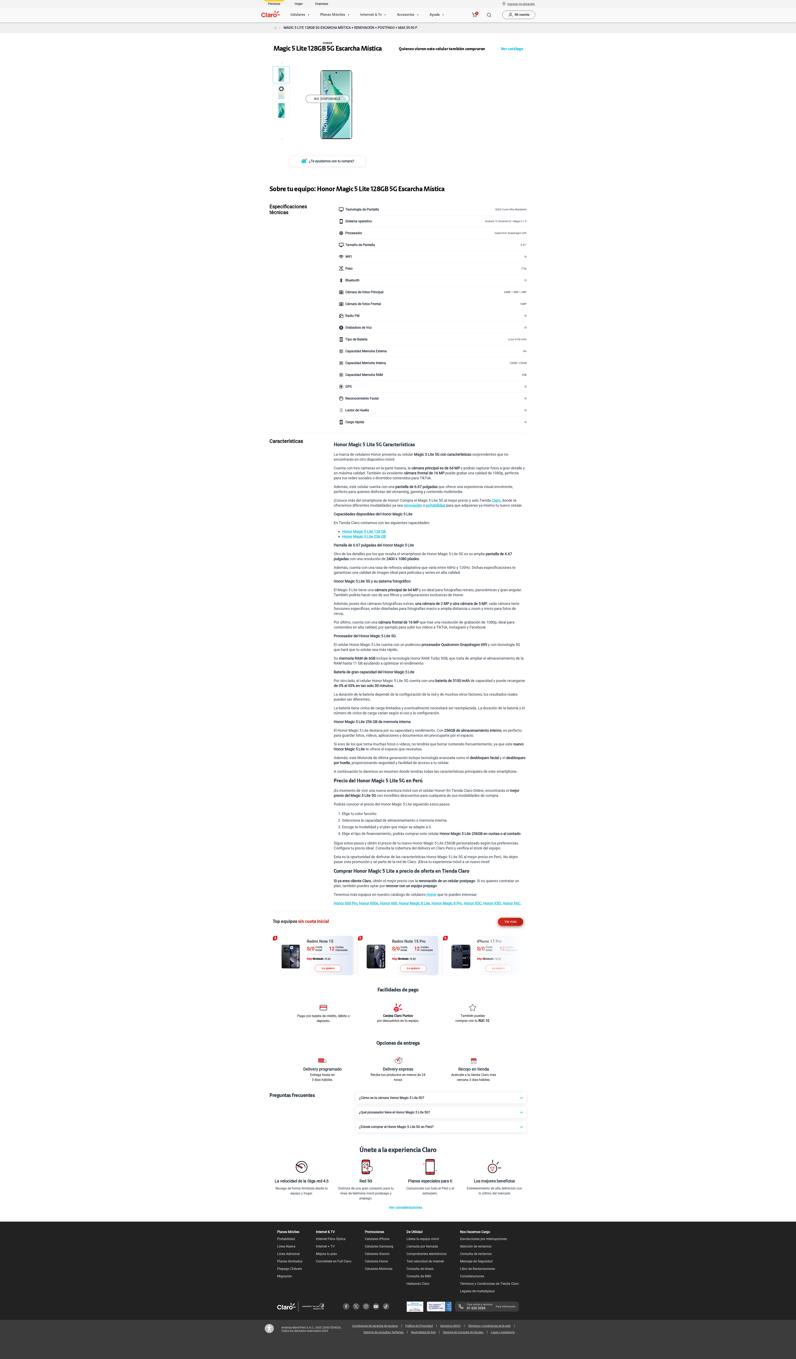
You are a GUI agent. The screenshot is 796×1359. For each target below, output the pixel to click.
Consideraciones (472, 1276)
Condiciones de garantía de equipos (375, 1326)
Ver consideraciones (405, 1207)
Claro (496, 500)
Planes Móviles (332, 15)
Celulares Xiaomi (377, 1254)
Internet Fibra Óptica (331, 1239)
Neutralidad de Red (423, 1332)
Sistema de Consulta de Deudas (463, 1332)
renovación (413, 505)
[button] (521, 3)
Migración (284, 1276)
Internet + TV (325, 1246)
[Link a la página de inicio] (275, 27)
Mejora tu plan (326, 1254)
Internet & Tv (371, 15)
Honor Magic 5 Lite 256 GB (364, 536)
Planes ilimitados (289, 1261)
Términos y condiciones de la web (489, 1326)
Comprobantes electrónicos (426, 1254)
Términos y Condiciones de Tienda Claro (489, 1284)
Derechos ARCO (450, 1326)
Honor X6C (512, 903)
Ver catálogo (512, 49)
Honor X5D (492, 903)
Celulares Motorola (378, 1269)
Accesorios (405, 15)
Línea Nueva (286, 1246)
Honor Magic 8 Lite (414, 903)
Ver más (511, 922)
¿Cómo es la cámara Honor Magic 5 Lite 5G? (391, 1098)
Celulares (297, 15)
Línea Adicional (288, 1254)
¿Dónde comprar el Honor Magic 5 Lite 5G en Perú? (396, 1127)
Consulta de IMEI (418, 1276)
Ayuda (435, 15)
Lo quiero (328, 968)
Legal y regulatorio (503, 1332)
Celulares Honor (376, 1261)
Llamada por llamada (422, 1246)
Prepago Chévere (289, 1269)
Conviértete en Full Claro (333, 1261)
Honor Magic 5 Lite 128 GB (364, 531)
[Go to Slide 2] (281, 92)
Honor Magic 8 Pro (447, 903)
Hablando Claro (417, 1284)
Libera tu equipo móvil (422, 1239)
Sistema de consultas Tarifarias (383, 1332)
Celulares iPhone (377, 1239)
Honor (431, 894)
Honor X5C (473, 903)
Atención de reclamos (475, 1246)
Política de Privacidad (419, 1326)
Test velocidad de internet (425, 1261)
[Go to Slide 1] (281, 74)
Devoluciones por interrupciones (483, 1239)
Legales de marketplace (477, 1291)
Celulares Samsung (379, 1246)
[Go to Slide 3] (281, 110)
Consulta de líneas (419, 1269)
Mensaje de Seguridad (476, 1261)
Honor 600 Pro (345, 903)
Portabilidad (286, 1239)
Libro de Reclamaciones (477, 1269)
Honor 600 (388, 903)
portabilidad (435, 505)
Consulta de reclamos (476, 1254)
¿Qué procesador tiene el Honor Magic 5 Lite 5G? (394, 1112)
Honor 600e (368, 903)
